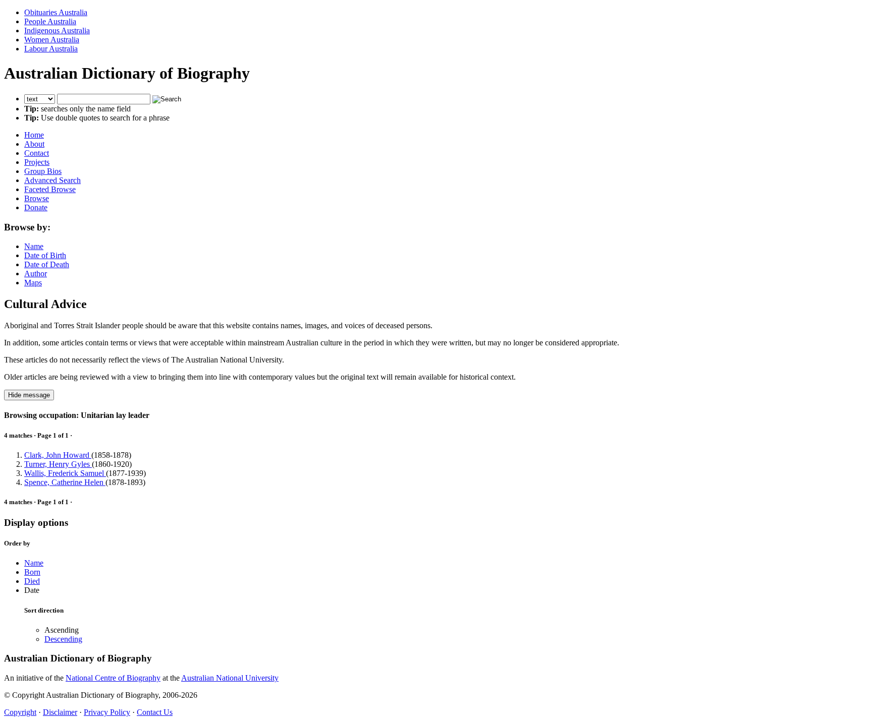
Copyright (20, 712)
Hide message (29, 395)
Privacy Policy (107, 712)
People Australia (50, 21)
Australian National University (230, 678)
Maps (33, 282)
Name (33, 246)
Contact (36, 153)
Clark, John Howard (57, 455)
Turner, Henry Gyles (58, 464)
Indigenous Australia (57, 30)
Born (32, 572)
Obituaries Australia (55, 12)
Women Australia (51, 39)
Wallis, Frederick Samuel (65, 473)
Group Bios (43, 171)
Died (32, 581)
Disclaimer (60, 712)
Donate (35, 207)
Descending (63, 639)
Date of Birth (45, 255)
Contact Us (155, 712)
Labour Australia (51, 48)
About (34, 144)
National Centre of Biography (113, 678)
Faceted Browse (50, 189)
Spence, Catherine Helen (64, 482)
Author (35, 273)
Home (34, 135)
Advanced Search (52, 180)
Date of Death (46, 264)
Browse (36, 198)
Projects (36, 162)
